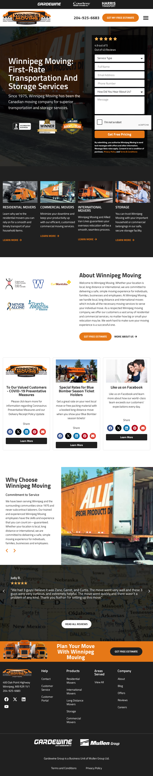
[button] (146, 17)
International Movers (74, 691)
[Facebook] (6, 699)
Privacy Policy (110, 151)
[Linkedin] (23, 699)
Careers (122, 707)
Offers (121, 693)
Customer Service (47, 688)
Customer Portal (47, 699)
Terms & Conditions (128, 151)
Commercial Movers (74, 720)
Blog (120, 686)
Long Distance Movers (75, 702)
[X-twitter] (15, 699)
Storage (71, 711)
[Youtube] (6, 706)
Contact (46, 679)
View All (99, 682)
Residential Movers (73, 681)
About (121, 679)
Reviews (123, 700)
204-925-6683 (86, 18)
